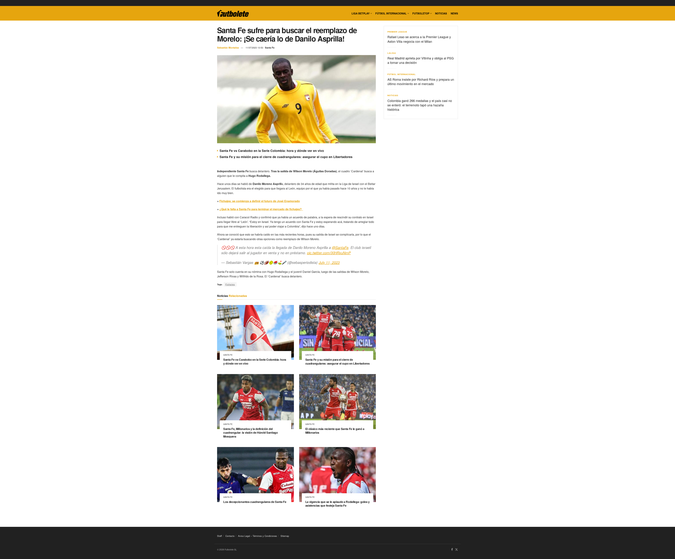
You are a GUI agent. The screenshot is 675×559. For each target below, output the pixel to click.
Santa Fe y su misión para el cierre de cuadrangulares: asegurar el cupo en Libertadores (286, 157)
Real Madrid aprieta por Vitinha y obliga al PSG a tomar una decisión (420, 60)
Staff (219, 536)
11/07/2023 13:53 (254, 47)
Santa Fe (269, 47)
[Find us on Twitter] (456, 550)
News (454, 13)
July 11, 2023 (329, 262)
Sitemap (285, 536)
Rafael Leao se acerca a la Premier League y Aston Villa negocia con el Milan (419, 38)
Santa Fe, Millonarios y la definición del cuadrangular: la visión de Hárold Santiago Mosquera (250, 432)
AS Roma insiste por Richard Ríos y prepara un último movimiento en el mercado (420, 81)
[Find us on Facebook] (452, 550)
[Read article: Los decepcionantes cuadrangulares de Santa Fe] (255, 474)
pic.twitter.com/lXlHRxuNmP (329, 252)
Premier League (397, 31)
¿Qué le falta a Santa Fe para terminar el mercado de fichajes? (261, 209)
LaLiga (391, 53)
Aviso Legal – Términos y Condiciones (257, 536)
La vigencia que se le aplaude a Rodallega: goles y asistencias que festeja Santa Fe (337, 504)
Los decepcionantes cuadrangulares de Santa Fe (254, 502)
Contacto (229, 536)
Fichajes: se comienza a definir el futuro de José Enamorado (259, 201)
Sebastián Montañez (228, 47)
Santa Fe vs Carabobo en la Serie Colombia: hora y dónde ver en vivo (272, 150)
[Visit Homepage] (233, 13)
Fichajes (230, 284)
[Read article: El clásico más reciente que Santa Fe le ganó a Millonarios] (337, 401)
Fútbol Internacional (391, 13)
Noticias (441, 13)
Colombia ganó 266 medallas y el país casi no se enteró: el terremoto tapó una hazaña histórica (419, 105)
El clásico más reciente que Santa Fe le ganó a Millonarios (334, 431)
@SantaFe (340, 247)
